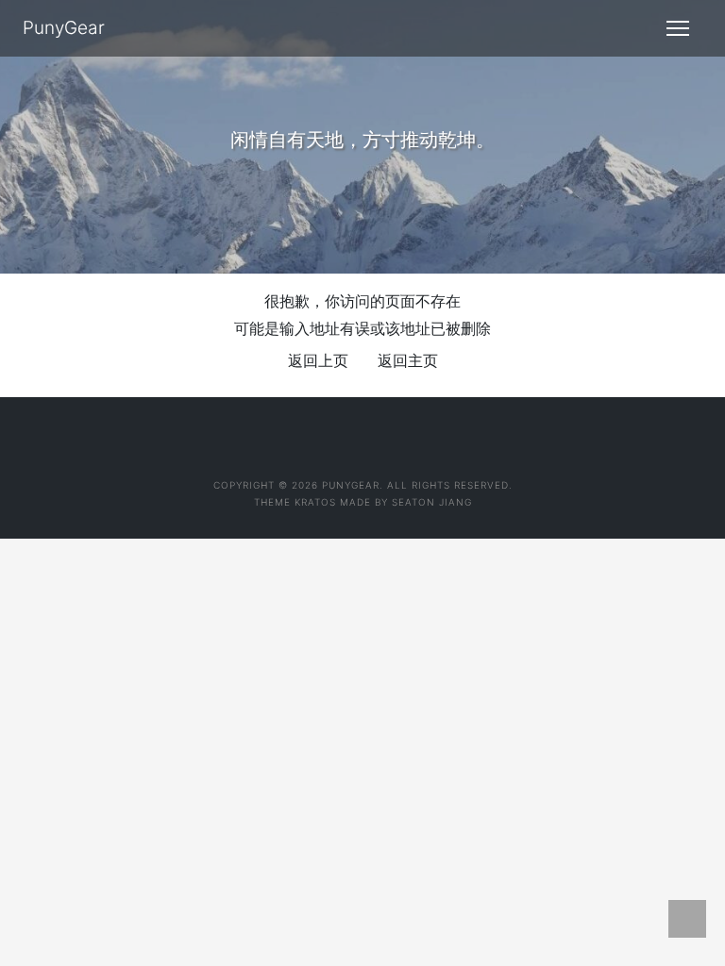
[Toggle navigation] (677, 28)
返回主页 (408, 360)
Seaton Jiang (432, 502)
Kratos (315, 502)
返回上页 (318, 360)
